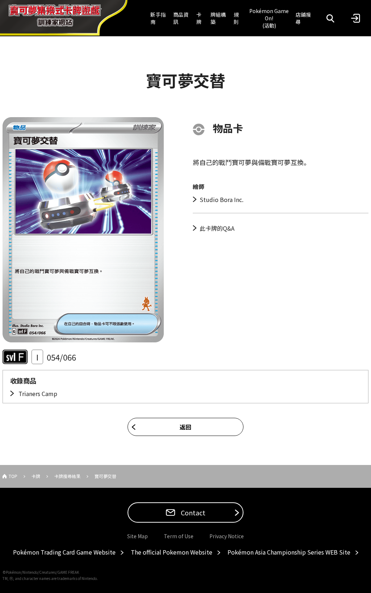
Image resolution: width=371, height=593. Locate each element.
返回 (185, 427)
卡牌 (198, 18)
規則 (236, 18)
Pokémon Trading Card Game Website (64, 552)
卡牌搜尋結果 (67, 476)
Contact (192, 512)
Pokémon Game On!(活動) (269, 18)
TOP (13, 476)
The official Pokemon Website (171, 552)
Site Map (137, 536)
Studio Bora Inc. (221, 199)
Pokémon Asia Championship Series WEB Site (289, 552)
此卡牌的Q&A (217, 228)
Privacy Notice (226, 536)
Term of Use (178, 536)
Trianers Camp (37, 393)
